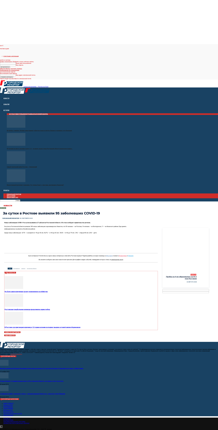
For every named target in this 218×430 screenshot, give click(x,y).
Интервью (20, 114)
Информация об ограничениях (9, 70)
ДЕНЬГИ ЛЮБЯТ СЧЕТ (12, 197)
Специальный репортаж (14, 194)
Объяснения (37, 114)
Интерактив (13, 114)
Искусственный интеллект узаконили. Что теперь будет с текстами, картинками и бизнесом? (35, 185)
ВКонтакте (109, 256)
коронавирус (16, 268)
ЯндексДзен (123, 256)
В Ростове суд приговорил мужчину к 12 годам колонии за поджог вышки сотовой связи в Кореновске (42, 327)
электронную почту (117, 259)
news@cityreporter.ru (16, 354)
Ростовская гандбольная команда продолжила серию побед (27, 309)
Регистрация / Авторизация (11, 56)
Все (8, 114)
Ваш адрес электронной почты (25, 75)
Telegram (130, 256)
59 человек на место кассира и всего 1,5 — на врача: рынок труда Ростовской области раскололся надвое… (40, 149)
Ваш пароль (19, 65)
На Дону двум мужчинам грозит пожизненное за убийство (26, 291)
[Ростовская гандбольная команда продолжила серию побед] (14, 306)
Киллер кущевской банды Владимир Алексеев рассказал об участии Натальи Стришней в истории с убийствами (41, 368)
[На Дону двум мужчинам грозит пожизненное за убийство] (14, 288)
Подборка (44, 114)
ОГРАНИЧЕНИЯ (8, 420)
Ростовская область (31, 268)
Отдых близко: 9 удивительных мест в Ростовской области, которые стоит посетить (31, 381)
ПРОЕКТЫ (6, 190)
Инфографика (28, 114)
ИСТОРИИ (6, 110)
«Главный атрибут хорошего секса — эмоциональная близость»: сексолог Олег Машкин (32, 394)
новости (23, 268)
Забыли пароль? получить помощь (11, 68)
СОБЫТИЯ (6, 104)
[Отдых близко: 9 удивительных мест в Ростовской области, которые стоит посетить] (4, 378)
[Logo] (12, 93)
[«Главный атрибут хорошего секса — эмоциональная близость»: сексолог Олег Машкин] (4, 390)
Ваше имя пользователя (23, 63)
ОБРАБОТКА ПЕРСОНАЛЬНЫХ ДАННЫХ (16, 423)
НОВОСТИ (6, 98)
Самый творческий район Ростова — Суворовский (22, 167)
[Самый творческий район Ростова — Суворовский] (16, 163)
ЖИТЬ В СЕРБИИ (11, 196)
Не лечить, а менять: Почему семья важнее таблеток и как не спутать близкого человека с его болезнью (39, 130)
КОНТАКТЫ (7, 418)
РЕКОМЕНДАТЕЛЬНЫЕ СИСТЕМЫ (14, 421)
